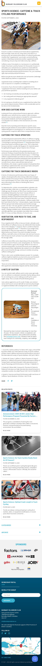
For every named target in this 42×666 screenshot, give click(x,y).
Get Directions (6, 657)
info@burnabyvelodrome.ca (9, 621)
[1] (6, 122)
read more (6, 430)
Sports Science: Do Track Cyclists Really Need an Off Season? (20, 459)
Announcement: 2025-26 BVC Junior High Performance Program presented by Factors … (20, 415)
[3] (10, 183)
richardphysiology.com (13, 336)
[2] (24, 142)
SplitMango (29, 662)
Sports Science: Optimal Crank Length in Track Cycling (20, 503)
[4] (19, 228)
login (3, 584)
